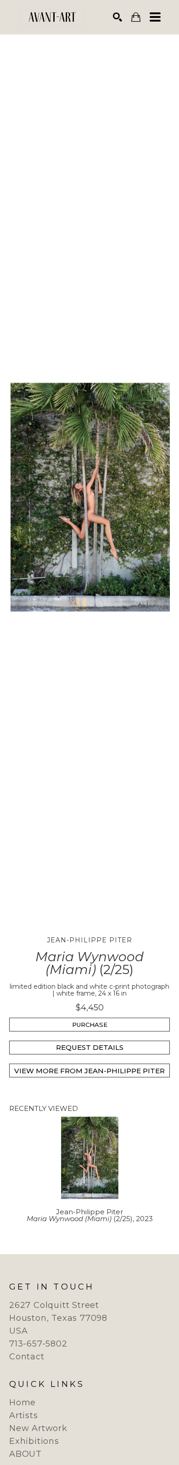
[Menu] (155, 17)
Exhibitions (34, 1441)
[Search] (117, 17)
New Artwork (38, 1428)
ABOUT (25, 1454)
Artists (23, 1415)
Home (22, 1402)
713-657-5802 (38, 1344)
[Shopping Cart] (135, 17)
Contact (27, 1356)
